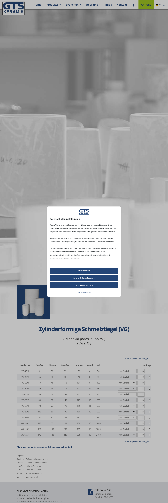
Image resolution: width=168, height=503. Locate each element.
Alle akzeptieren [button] (84, 271)
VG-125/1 (25, 435)
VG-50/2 (25, 388)
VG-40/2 (25, 377)
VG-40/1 (25, 371)
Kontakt (122, 5)
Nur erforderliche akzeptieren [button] (84, 278)
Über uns (92, 5)
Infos (108, 5)
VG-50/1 (25, 382)
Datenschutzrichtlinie (84, 292)
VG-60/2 (25, 400)
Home (37, 5)
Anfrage (146, 5)
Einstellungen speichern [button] (84, 285)
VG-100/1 (25, 423)
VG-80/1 (25, 406)
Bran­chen (72, 5)
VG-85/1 (25, 417)
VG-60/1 (25, 394)
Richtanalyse (103, 489)
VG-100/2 (25, 429)
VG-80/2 (25, 411)
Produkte (52, 5)
